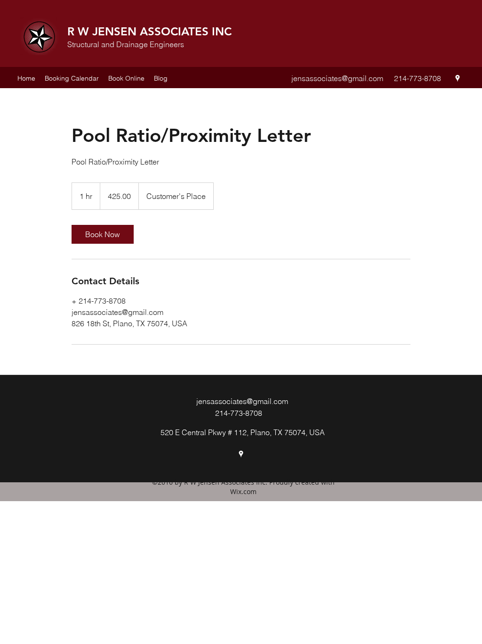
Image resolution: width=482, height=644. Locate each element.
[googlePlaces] (457, 78)
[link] (103, 234)
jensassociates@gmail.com (337, 78)
